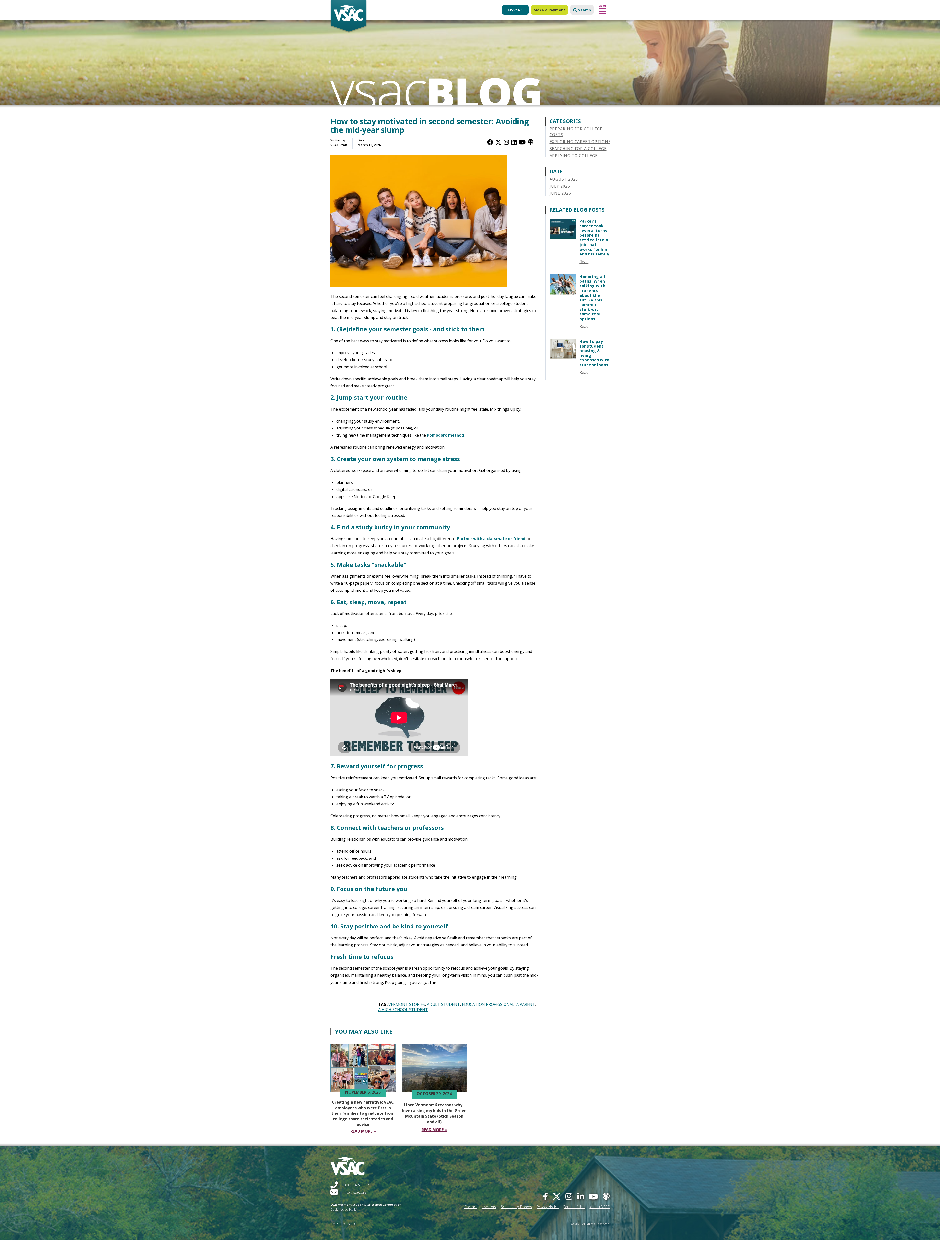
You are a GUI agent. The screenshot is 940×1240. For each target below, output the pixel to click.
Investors (489, 1207)
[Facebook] (490, 142)
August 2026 (564, 179)
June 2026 (560, 193)
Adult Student (443, 1004)
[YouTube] (522, 142)
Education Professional (488, 1004)
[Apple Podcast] (530, 142)
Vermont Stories (406, 1004)
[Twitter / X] (498, 142)
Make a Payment (549, 10)
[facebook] (545, 1196)
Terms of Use (574, 1207)
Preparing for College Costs (576, 131)
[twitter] (557, 1196)
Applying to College (574, 155)
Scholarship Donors (516, 1207)
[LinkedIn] (514, 142)
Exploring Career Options (580, 141)
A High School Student (403, 1009)
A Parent (525, 1004)
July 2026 (560, 186)
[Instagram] (506, 142)
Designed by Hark (343, 1209)
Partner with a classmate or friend (491, 538)
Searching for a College (578, 148)
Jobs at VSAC (599, 1207)
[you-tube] (593, 1196)
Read (583, 261)
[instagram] (568, 1196)
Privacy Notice (548, 1207)
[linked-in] (580, 1196)
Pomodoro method (445, 435)
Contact (470, 1207)
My (515, 10)
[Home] (348, 16)
